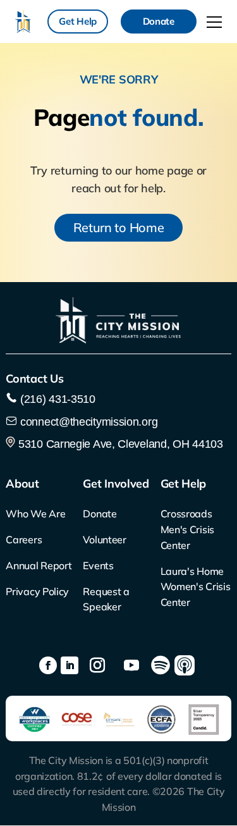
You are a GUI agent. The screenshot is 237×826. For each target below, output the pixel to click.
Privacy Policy (37, 591)
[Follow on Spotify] (160, 665)
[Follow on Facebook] (48, 665)
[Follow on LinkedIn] (69, 665)
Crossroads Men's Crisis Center (187, 529)
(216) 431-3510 (56, 399)
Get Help (78, 21)
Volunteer (104, 539)
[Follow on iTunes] (184, 665)
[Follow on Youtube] (131, 665)
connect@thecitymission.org (88, 422)
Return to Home (118, 227)
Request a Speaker (106, 599)
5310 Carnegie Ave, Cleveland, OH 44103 (118, 444)
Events (98, 565)
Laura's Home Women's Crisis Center (196, 587)
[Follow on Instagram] (97, 665)
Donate (158, 21)
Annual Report (38, 565)
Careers (24, 539)
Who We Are (35, 513)
